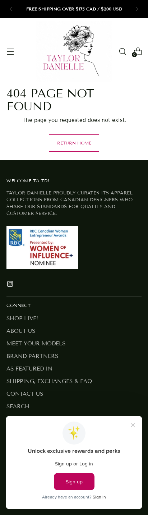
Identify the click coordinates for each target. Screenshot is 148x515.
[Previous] (11, 9)
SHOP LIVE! (22, 318)
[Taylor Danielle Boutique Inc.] (74, 51)
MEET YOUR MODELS (35, 343)
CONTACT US (24, 394)
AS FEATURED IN (29, 368)
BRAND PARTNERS (32, 356)
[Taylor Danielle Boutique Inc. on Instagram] (10, 285)
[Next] (137, 9)
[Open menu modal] (10, 51)
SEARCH (17, 406)
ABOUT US (20, 331)
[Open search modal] (122, 51)
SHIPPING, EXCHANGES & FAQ (49, 381)
